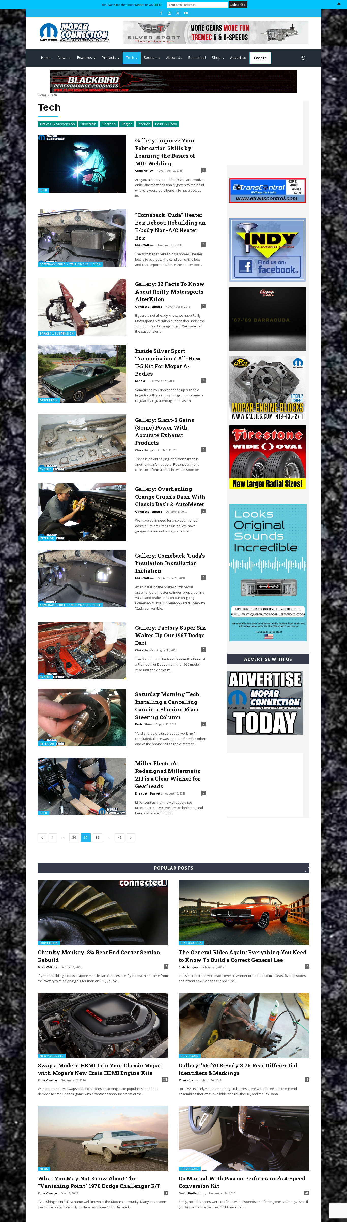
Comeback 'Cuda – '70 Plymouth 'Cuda (70, 264)
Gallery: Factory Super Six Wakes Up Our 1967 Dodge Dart (170, 635)
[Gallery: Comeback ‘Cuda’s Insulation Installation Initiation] (82, 578)
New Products (52, 1056)
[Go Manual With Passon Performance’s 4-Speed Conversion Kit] (244, 1138)
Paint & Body (166, 124)
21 (306, 1192)
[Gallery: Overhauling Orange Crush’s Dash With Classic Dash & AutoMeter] (82, 512)
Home (42, 95)
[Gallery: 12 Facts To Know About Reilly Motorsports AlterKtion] (82, 307)
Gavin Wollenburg (148, 306)
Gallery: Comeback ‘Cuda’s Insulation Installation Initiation (170, 563)
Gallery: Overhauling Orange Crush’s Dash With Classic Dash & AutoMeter (170, 496)
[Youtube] (185, 13)
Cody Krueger (188, 967)
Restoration (191, 943)
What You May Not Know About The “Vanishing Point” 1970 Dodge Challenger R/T (99, 1182)
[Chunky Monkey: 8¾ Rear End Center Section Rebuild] (103, 912)
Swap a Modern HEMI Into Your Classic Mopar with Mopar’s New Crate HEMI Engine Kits (99, 1069)
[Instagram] (169, 13)
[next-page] (131, 837)
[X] (177, 13)
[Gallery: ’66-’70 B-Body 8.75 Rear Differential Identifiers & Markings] (244, 1025)
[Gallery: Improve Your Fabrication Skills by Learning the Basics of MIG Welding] (82, 163)
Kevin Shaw (143, 724)
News (44, 1169)
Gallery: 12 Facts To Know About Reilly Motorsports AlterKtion (169, 291)
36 (74, 837)
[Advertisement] (265, 133)
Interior (144, 124)
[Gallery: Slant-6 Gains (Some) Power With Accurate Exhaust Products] (82, 443)
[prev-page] (42, 837)
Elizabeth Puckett (148, 793)
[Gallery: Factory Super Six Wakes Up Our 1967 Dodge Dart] (82, 650)
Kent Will (142, 381)
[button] (303, 58)
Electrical (109, 124)
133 (165, 1079)
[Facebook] (161, 13)
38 (97, 837)
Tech (43, 190)
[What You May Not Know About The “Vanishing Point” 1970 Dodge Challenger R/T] (103, 1138)
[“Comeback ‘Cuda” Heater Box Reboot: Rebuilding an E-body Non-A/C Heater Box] (82, 238)
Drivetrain (88, 124)
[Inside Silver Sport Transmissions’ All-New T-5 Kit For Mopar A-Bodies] (82, 374)
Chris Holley (144, 170)
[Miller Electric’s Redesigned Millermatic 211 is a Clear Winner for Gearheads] (82, 786)
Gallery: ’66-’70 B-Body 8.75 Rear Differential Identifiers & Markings (238, 1069)
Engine (126, 124)
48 (119, 837)
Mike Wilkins (144, 245)
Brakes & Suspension (57, 124)
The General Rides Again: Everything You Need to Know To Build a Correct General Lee (242, 956)
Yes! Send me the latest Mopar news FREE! (131, 5)
